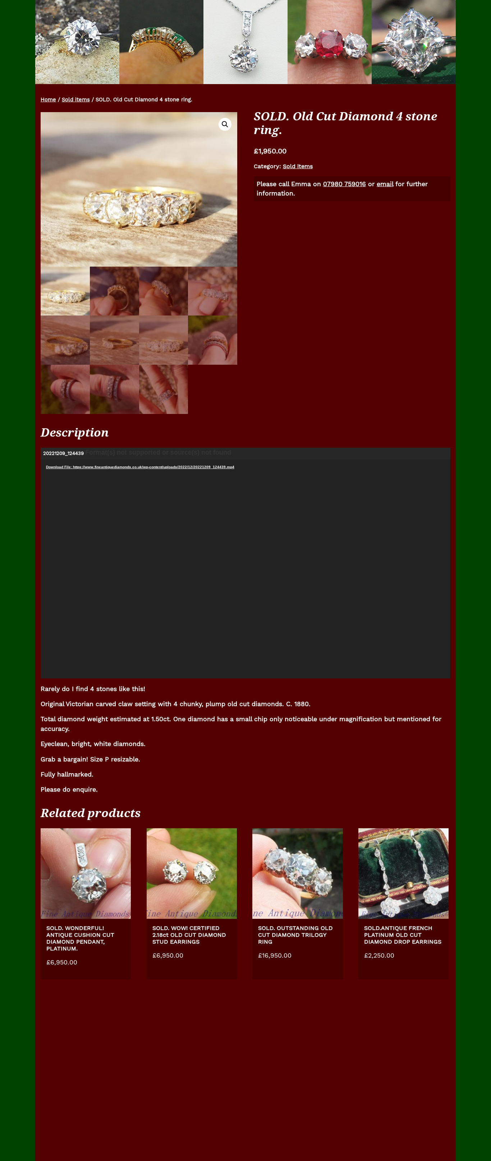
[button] (225, 124)
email (385, 184)
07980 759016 (344, 184)
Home (48, 99)
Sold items (76, 99)
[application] (245, 563)
